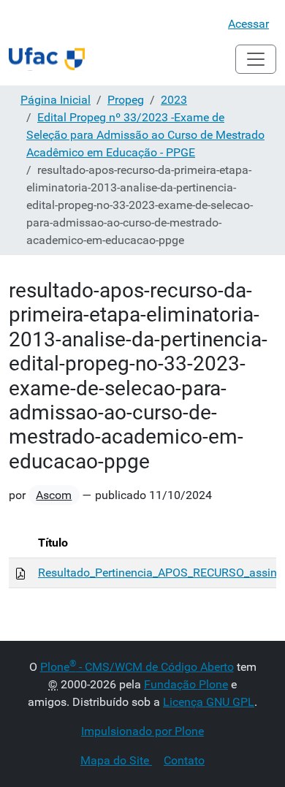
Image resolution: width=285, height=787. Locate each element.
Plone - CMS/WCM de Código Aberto (137, 667)
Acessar (248, 24)
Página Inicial (55, 100)
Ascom (54, 495)
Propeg (125, 100)
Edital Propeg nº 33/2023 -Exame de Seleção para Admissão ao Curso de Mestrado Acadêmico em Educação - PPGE (145, 134)
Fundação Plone (186, 684)
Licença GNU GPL (208, 702)
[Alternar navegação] (255, 59)
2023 (174, 100)
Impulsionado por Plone (142, 731)
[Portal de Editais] (47, 59)
